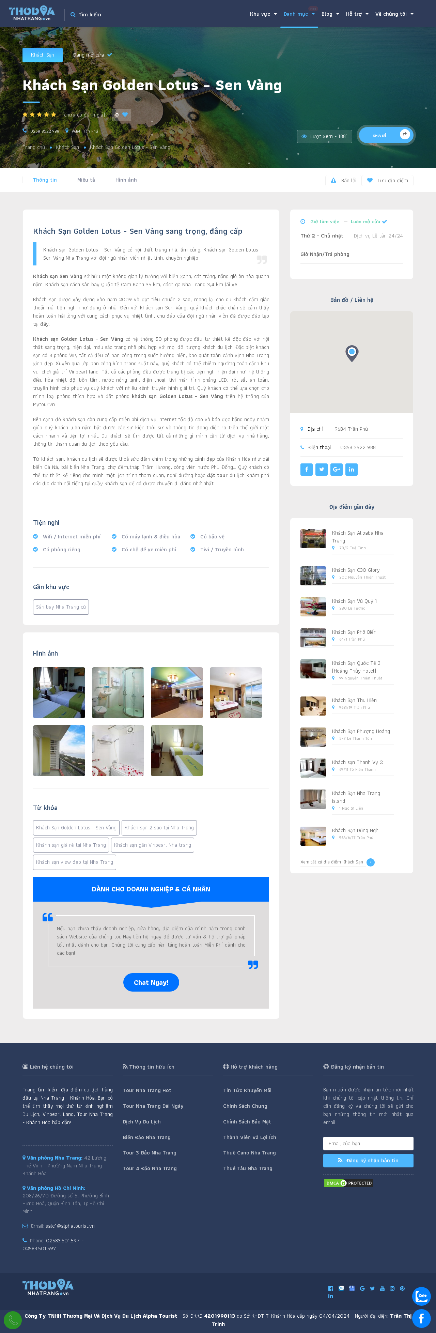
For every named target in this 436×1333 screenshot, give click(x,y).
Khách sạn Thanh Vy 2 (357, 762)
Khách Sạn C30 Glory (356, 570)
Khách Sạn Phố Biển (354, 632)
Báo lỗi (348, 180)
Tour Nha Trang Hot (147, 1090)
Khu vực (261, 14)
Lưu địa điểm (392, 180)
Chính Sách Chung (245, 1106)
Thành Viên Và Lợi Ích (249, 1137)
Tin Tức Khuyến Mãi (247, 1090)
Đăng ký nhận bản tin (372, 1160)
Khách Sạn (42, 54)
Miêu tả (86, 179)
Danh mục (300, 12)
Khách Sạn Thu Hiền (354, 700)
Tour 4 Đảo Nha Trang (150, 1168)
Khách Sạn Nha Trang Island (356, 797)
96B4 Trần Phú (85, 131)
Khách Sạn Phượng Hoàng (361, 731)
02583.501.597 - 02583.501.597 (52, 1244)
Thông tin (45, 179)
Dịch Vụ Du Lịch (142, 1121)
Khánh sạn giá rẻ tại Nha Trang (71, 845)
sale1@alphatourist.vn (70, 1226)
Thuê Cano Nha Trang (249, 1152)
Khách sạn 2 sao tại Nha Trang (159, 827)
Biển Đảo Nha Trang (147, 1137)
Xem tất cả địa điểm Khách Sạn (331, 861)
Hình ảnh (126, 179)
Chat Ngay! (151, 982)
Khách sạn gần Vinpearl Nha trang (152, 845)
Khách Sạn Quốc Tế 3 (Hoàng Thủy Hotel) (356, 667)
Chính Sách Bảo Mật (247, 1121)
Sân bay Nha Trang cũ (61, 606)
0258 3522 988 (44, 131)
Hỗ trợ (354, 14)
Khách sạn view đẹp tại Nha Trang (74, 862)
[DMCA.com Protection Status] (348, 1182)
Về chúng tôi (391, 14)
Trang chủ (33, 147)
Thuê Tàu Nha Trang (247, 1168)
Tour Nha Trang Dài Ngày (153, 1106)
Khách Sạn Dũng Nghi (355, 830)
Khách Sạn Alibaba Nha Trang (358, 536)
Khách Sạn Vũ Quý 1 (354, 601)
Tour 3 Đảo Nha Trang (149, 1152)
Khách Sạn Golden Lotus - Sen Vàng (76, 827)
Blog (328, 14)
